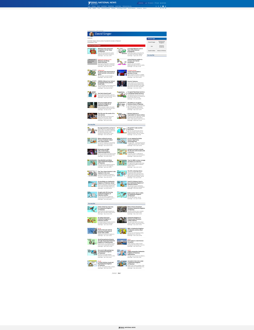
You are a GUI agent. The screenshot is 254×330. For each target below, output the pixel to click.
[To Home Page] (127, 328)
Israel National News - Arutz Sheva (99, 3)
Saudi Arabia (151, 50)
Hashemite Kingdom (162, 42)
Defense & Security (127, 6)
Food (99, 8)
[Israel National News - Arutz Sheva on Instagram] (161, 6)
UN (152, 46)
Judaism (94, 8)
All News (94, 6)
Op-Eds (89, 8)
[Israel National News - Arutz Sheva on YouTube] (163, 6)
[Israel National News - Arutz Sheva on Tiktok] (165, 6)
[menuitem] (89, 6)
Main (89, 6)
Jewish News (118, 6)
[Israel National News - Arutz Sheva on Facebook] (158, 6)
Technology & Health (122, 8)
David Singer (151, 42)
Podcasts (113, 8)
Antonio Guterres (161, 46)
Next (119, 273)
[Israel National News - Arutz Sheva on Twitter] (156, 6)
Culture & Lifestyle (105, 8)
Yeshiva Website (131, 8)
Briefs (98, 6)
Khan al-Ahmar (161, 50)
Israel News (104, 6)
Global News (111, 6)
